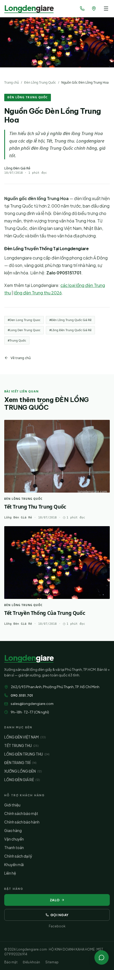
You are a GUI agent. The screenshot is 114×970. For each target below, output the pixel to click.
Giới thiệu (12, 805)
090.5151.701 (22, 695)
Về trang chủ (21, 357)
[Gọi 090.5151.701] (82, 8)
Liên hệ (10, 873)
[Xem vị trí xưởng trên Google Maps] (94, 8)
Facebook (57, 926)
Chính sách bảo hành (22, 822)
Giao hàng (13, 830)
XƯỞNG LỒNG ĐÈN (23, 771)
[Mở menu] (106, 8)
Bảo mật (10, 962)
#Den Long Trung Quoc (24, 320)
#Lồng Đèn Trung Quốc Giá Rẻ (70, 330)
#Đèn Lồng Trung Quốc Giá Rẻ (70, 320)
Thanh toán (14, 847)
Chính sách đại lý (18, 856)
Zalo (55, 900)
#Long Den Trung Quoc (24, 330)
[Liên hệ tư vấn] (101, 957)
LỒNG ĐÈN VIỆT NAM (25, 737)
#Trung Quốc (17, 340)
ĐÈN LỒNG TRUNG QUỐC (27, 97)
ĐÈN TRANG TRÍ (20, 762)
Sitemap (52, 962)
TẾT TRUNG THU (21, 745)
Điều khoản (31, 962)
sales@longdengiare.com (32, 703)
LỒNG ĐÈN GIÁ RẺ (22, 779)
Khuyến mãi (14, 864)
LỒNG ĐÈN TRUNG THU (26, 754)
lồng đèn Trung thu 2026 (38, 292)
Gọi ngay (59, 915)
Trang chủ (11, 82)
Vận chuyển (14, 839)
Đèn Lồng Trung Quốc (40, 82)
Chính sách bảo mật (21, 813)
